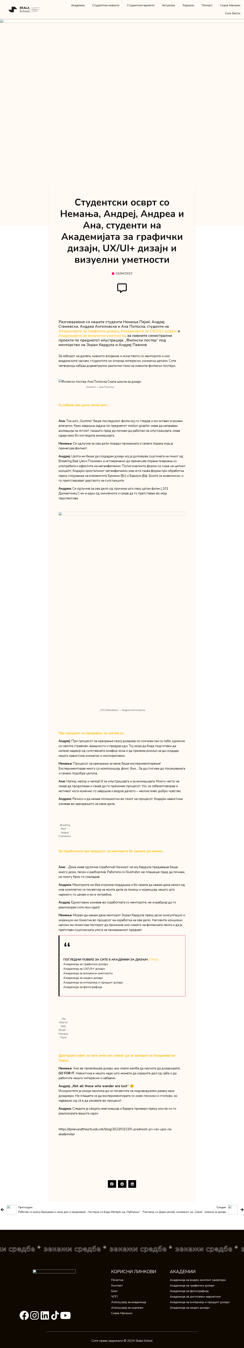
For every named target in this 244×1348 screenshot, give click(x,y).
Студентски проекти (140, 5)
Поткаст (207, 5)
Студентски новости (105, 5)
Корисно (188, 5)
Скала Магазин (230, 5)
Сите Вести (232, 13)
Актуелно (168, 5)
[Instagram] (34, 1315)
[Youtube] (65, 1315)
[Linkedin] (45, 1315)
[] (153, 959)
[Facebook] (24, 1315)
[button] (112, 1184)
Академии (78, 5)
